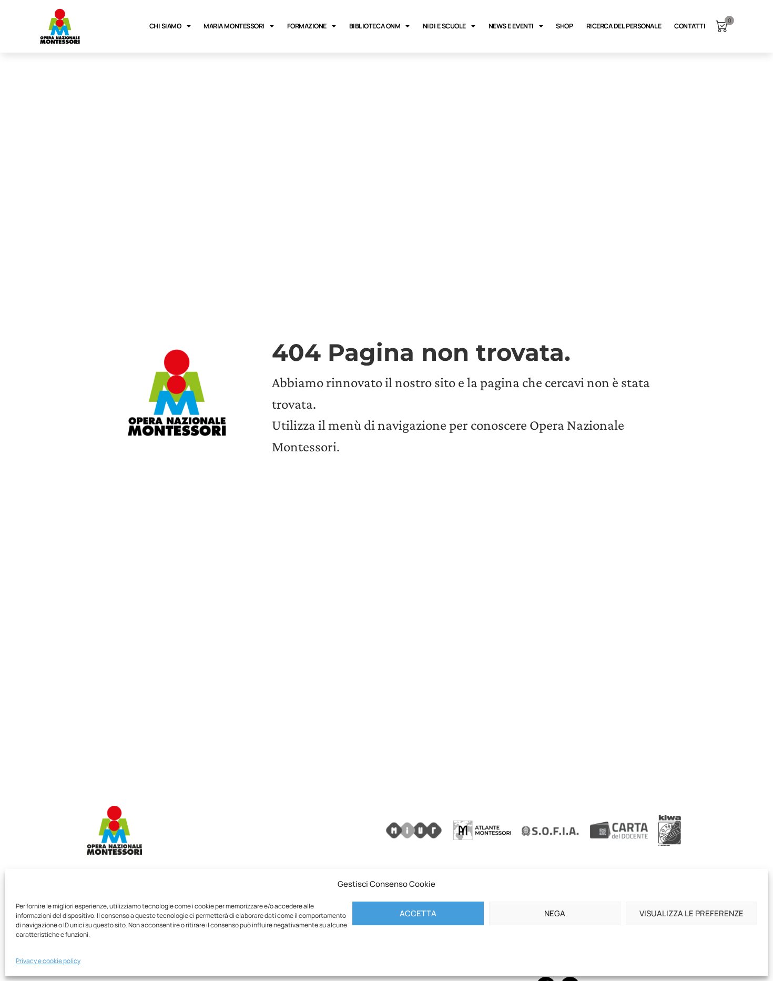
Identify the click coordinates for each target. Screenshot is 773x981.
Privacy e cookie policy (48, 960)
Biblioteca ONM (375, 26)
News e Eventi (511, 26)
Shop (564, 26)
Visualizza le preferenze (691, 913)
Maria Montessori (234, 26)
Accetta (418, 913)
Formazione (307, 26)
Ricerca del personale (624, 26)
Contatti (689, 26)
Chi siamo (165, 26)
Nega (554, 913)
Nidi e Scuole (444, 26)
